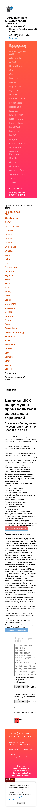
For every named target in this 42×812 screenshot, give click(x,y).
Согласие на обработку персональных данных (21, 774)
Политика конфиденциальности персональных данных (20, 768)
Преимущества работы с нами (17, 193)
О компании (15, 188)
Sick (22, 170)
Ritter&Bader (15, 147)
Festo (23, 98)
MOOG (12, 135)
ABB (11, 53)
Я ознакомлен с (25, 709)
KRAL (22, 114)
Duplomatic (15, 86)
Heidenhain (15, 106)
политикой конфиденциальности (25, 709)
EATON (13, 94)
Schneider (14, 166)
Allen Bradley (16, 57)
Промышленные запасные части (17, 46)
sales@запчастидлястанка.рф (20, 749)
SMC (23, 174)
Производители (17, 51)
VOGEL (13, 182)
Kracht (12, 114)
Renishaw (14, 157)
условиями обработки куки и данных (19, 798)
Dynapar (13, 90)
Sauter (12, 161)
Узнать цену (13, 38)
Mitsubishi (14, 131)
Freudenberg (15, 102)
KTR (11, 118)
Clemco (13, 74)
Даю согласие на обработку (25, 714)
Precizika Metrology (14, 152)
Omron (12, 143)
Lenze (21, 122)
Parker (22, 143)
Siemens (13, 174)
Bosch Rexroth (16, 65)
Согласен (21, 803)
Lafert (12, 122)
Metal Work (15, 127)
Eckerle (13, 98)
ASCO (12, 61)
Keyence (13, 110)
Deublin (13, 82)
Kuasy (20, 118)
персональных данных (22, 715)
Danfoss (13, 78)
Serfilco (13, 170)
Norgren (13, 139)
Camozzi (13, 69)
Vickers (13, 178)
